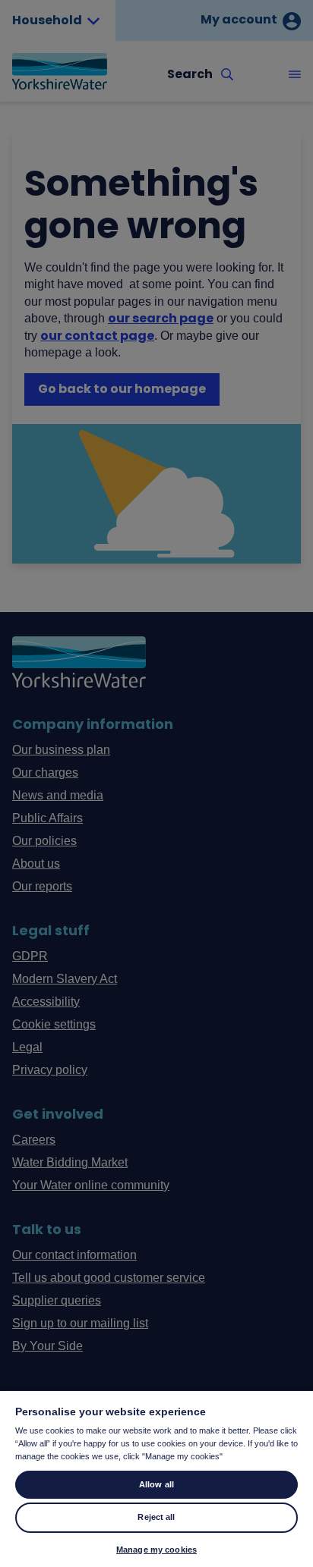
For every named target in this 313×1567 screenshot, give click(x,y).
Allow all (156, 1484)
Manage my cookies (156, 1549)
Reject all (156, 1516)
